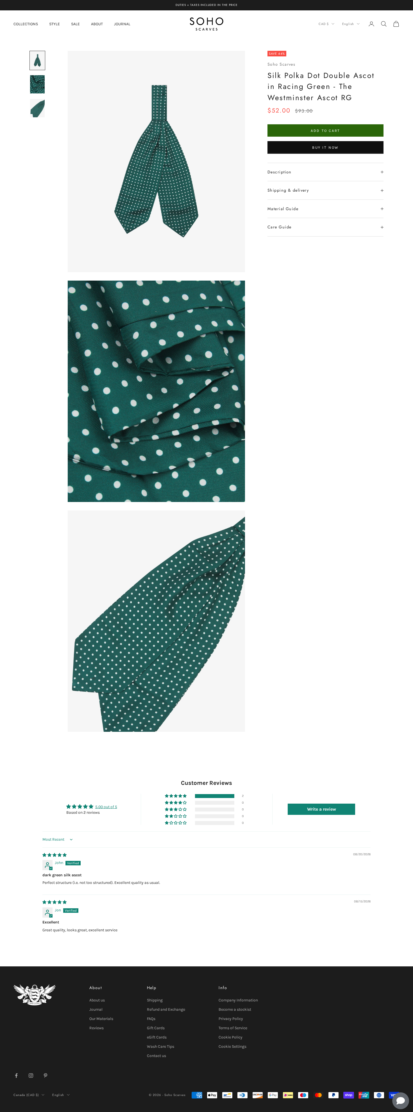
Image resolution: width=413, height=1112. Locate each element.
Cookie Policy (230, 1037)
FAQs (151, 1018)
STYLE (54, 23)
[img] (54, 855)
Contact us (156, 1055)
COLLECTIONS (25, 23)
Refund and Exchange (166, 1009)
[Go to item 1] (37, 60)
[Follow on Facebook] (16, 1075)
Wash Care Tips (160, 1046)
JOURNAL (122, 23)
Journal (96, 1009)
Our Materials (101, 1018)
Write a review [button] (321, 809)
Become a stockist (235, 1009)
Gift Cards (156, 1028)
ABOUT (97, 23)
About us (97, 1000)
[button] (176, 796)
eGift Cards (157, 1037)
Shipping (155, 1000)
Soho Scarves (281, 64)
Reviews (96, 1028)
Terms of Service (233, 1028)
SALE (75, 23)
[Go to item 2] (37, 84)
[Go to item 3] (37, 108)
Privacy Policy (231, 1018)
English (348, 24)
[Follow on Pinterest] (45, 1075)
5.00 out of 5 (106, 806)
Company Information (238, 1000)
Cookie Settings (232, 1046)
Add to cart (325, 131)
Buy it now (325, 147)
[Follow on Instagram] (31, 1075)
